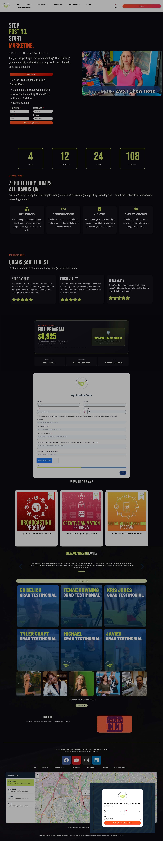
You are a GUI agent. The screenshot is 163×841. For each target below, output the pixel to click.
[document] (81, 420)
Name (105, 810)
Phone (106, 816)
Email (124, 810)
